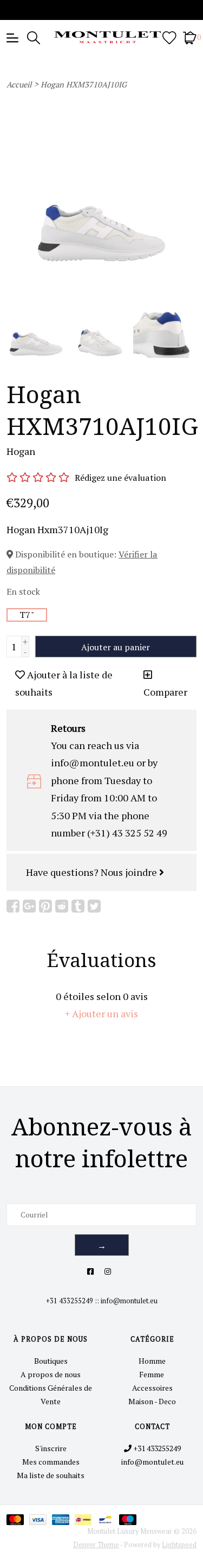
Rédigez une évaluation (120, 478)
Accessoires (152, 1388)
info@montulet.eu (129, 1300)
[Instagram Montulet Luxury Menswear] (107, 1271)
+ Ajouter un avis (101, 1013)
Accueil (18, 84)
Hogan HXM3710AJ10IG (84, 84)
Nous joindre (130, 872)
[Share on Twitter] (94, 906)
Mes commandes (51, 1462)
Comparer (165, 691)
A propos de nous (51, 1374)
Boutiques (51, 1361)
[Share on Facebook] (12, 906)
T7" (26, 615)
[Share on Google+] (29, 906)
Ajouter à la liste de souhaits (64, 683)
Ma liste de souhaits (50, 1475)
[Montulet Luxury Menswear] (101, 37)
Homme (152, 1361)
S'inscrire (51, 1448)
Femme (152, 1374)
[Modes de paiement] (17, 1518)
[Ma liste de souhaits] (169, 37)
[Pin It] (45, 906)
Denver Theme (96, 1544)
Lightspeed (179, 1544)
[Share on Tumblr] (77, 906)
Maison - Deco (152, 1401)
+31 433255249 (69, 1300)
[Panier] (190, 37)
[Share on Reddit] (61, 906)
